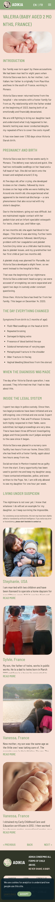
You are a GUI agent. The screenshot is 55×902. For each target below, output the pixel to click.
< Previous (9, 844)
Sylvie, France (14, 659)
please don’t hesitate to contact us (28, 521)
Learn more (10, 893)
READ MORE (9, 598)
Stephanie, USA (15, 581)
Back (30, 844)
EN (35, 5)
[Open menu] (48, 4)
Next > (48, 844)
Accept (24, 893)
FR (41, 5)
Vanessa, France (16, 737)
